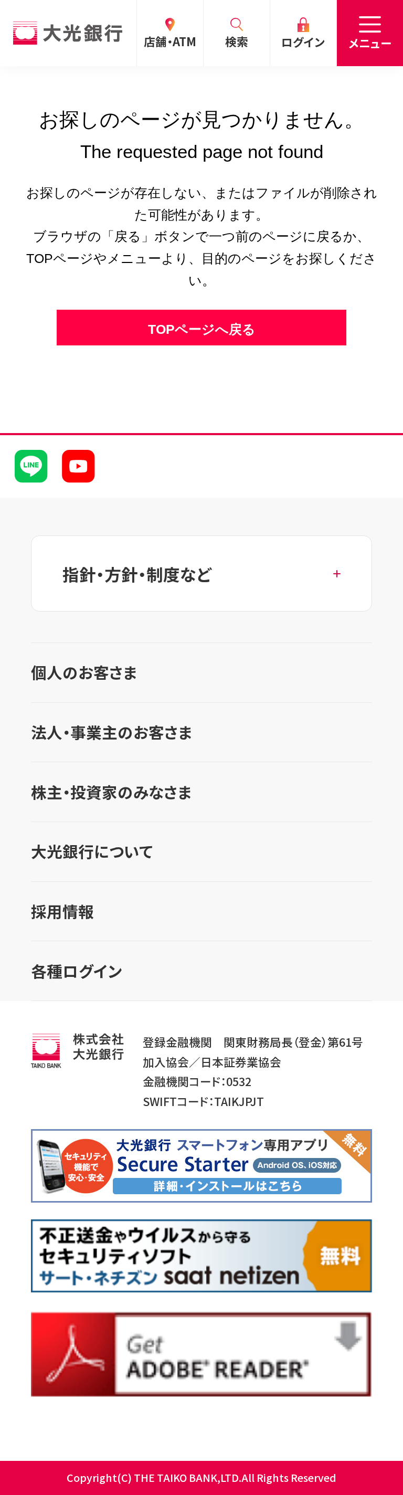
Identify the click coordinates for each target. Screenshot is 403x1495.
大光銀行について (92, 851)
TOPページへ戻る (202, 329)
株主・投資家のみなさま (111, 792)
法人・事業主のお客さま (111, 732)
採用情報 (62, 911)
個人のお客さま (84, 672)
